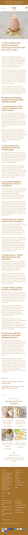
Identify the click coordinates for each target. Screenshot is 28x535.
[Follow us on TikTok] (3, 496)
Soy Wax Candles (8, 426)
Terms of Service (19, 512)
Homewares (20, 426)
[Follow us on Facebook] (3, 493)
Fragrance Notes (19, 485)
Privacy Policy (18, 510)
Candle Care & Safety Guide (6, 503)
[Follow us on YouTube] (8, 493)
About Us (17, 475)
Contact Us (17, 472)
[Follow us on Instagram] (5, 493)
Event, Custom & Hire (20, 482)
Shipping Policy (19, 502)
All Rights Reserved (16, 523)
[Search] (4, 8)
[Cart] (25, 8)
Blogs (16, 487)
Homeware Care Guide (7, 506)
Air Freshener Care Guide (6, 510)
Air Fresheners (7, 448)
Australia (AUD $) (5, 519)
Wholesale (17, 480)
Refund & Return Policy (20, 505)
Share (3, 394)
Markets (17, 477)
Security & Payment (19, 507)
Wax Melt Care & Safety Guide (7, 514)
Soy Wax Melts (20, 447)
